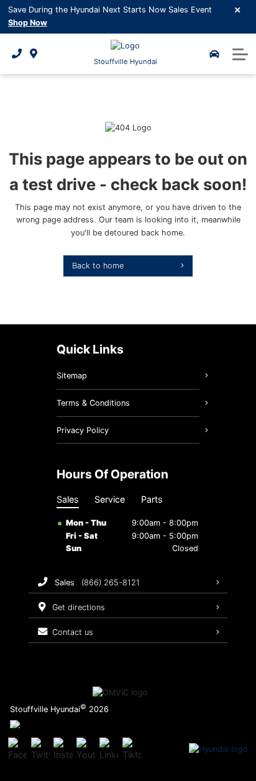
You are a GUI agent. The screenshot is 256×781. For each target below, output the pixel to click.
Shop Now (27, 22)
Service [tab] (109, 499)
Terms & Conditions (93, 403)
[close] (238, 9)
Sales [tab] (68, 499)
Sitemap (72, 375)
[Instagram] (62, 749)
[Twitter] (40, 749)
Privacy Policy (83, 430)
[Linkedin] (108, 749)
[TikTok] (131, 749)
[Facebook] (17, 749)
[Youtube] (85, 749)
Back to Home (98, 265)
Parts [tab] (152, 499)
